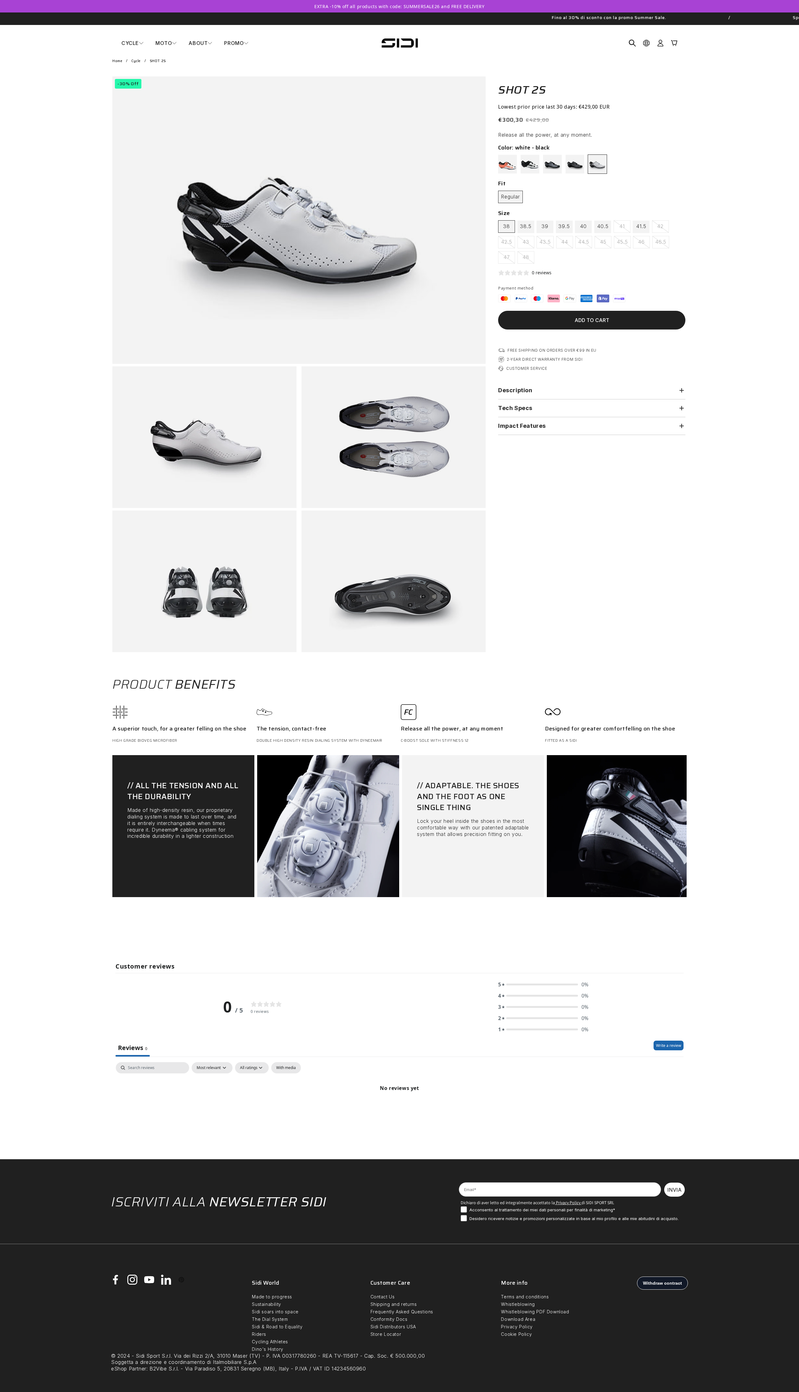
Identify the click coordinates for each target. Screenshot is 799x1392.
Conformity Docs (389, 1319)
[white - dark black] (530, 164)
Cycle (136, 61)
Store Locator (385, 1334)
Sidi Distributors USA (393, 1326)
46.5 (662, 243)
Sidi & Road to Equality (277, 1326)
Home (117, 61)
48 (528, 259)
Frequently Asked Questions (402, 1311)
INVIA (674, 1190)
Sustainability (266, 1304)
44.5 (585, 243)
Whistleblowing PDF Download (535, 1311)
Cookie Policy (516, 1334)
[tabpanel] (399, 1109)
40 (583, 226)
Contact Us (382, 1296)
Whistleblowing (518, 1304)
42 (663, 228)
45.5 (624, 243)
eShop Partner (128, 1368)
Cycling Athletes (270, 1341)
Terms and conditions (525, 1296)
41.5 (641, 226)
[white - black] (597, 164)
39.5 (564, 226)
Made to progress (272, 1296)
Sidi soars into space (275, 1311)
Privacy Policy (568, 1202)
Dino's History (267, 1349)
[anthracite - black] (552, 164)
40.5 (603, 226)
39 (545, 226)
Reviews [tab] (132, 1047)
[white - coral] (507, 164)
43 (528, 243)
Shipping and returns (393, 1304)
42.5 (508, 243)
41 (624, 228)
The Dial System (270, 1319)
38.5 (526, 226)
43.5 (546, 243)
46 (644, 243)
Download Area (518, 1319)
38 (506, 226)
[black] (575, 164)
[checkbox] (286, 1067)
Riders (259, 1334)
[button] (132, 43)
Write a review (668, 1045)
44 (567, 243)
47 (509, 259)
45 (605, 243)
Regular (510, 196)
